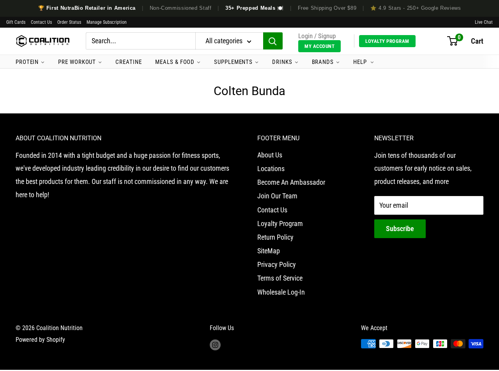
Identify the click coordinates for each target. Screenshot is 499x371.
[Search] (273, 41)
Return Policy (275, 237)
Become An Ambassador (291, 182)
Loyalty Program (387, 41)
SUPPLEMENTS (233, 61)
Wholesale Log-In (281, 292)
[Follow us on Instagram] (215, 345)
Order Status (69, 22)
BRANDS (323, 61)
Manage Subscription (107, 22)
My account (319, 46)
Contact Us (41, 22)
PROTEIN (27, 61)
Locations (271, 168)
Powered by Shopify (40, 339)
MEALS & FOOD (175, 61)
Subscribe (400, 228)
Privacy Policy (276, 264)
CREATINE (128, 61)
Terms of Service (280, 278)
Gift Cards (15, 22)
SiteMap (268, 251)
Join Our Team (277, 196)
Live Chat (484, 22)
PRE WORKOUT (77, 61)
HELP (360, 61)
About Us (269, 155)
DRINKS (282, 61)
